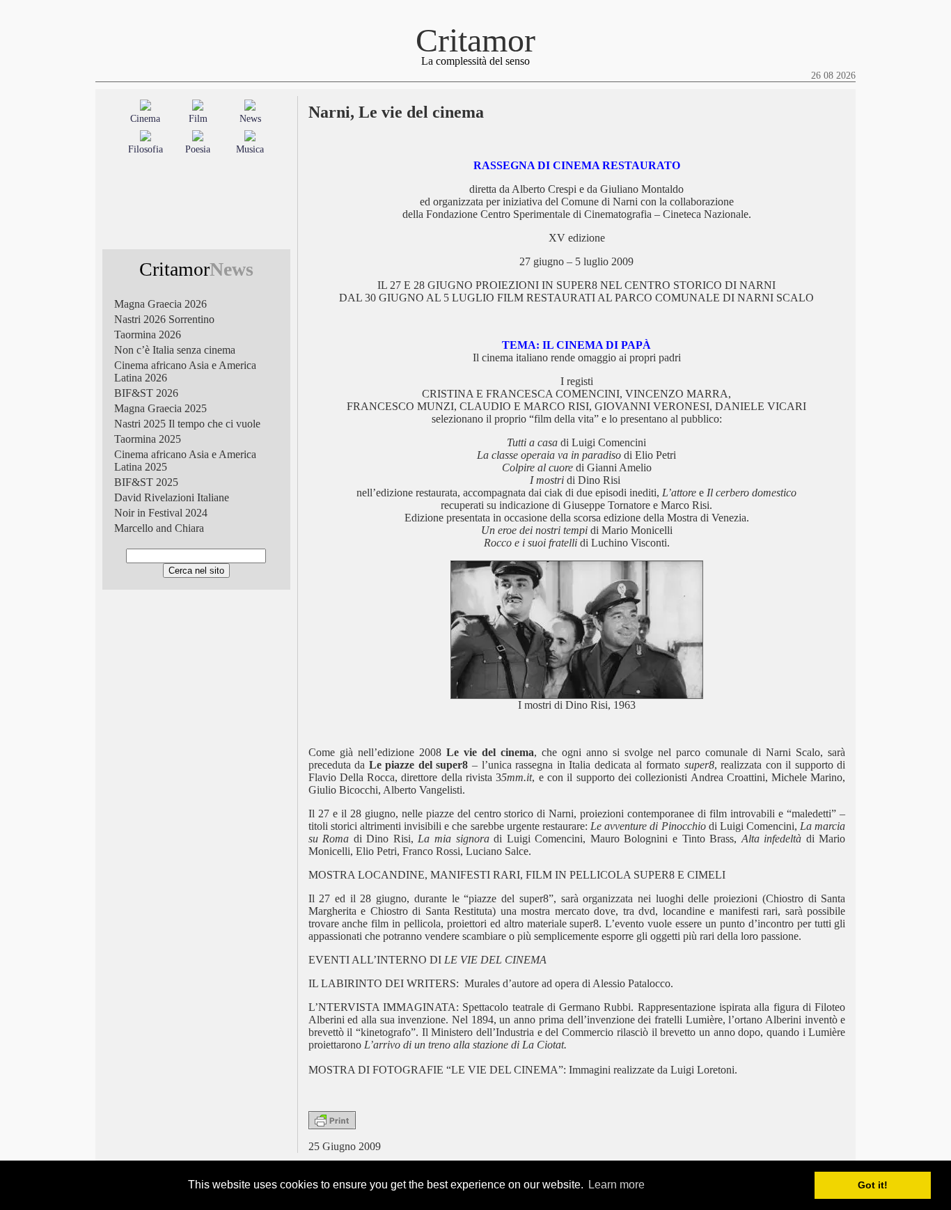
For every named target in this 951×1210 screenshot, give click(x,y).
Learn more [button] (616, 1185)
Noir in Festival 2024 (160, 513)
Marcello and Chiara (159, 528)
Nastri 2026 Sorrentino (164, 319)
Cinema (145, 118)
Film (198, 118)
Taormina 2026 (147, 334)
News (250, 118)
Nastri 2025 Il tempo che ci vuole (187, 424)
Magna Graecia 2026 (160, 304)
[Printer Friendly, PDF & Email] (332, 1125)
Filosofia (145, 149)
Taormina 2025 (147, 439)
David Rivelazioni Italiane (171, 497)
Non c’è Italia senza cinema (174, 350)
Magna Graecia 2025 (160, 408)
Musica (250, 149)
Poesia (197, 149)
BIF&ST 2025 (146, 482)
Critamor (475, 40)
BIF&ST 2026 (146, 393)
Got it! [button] (873, 1185)
